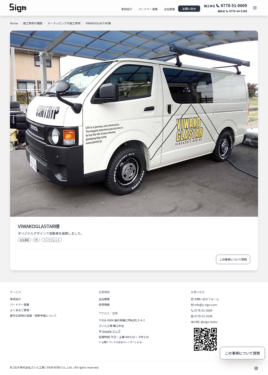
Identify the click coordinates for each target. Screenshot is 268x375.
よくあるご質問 (19, 310)
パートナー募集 (148, 9)
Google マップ (111, 331)
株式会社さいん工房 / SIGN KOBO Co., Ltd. (46, 367)
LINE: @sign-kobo (205, 322)
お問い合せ (189, 9)
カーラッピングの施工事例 (63, 23)
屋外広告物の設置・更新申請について (33, 315)
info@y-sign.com (205, 305)
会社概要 (169, 9)
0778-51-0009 (233, 5)
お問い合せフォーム (206, 299)
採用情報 (104, 304)
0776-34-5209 (237, 11)
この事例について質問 (233, 259)
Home (14, 23)
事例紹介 (126, 9)
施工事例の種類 (32, 23)
